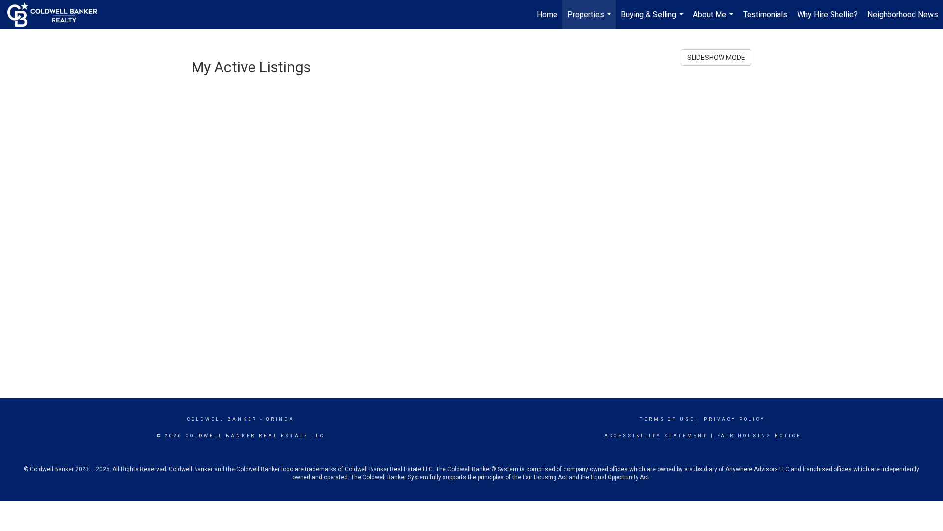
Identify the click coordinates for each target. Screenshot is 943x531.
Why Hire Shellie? (827, 14)
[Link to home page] (57, 15)
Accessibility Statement (656, 435)
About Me (714, 20)
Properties (590, 20)
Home (547, 14)
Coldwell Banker (222, 419)
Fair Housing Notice (759, 435)
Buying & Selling (653, 20)
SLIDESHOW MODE (716, 57)
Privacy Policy (734, 419)
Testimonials (765, 14)
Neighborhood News (902, 14)
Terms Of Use (667, 419)
